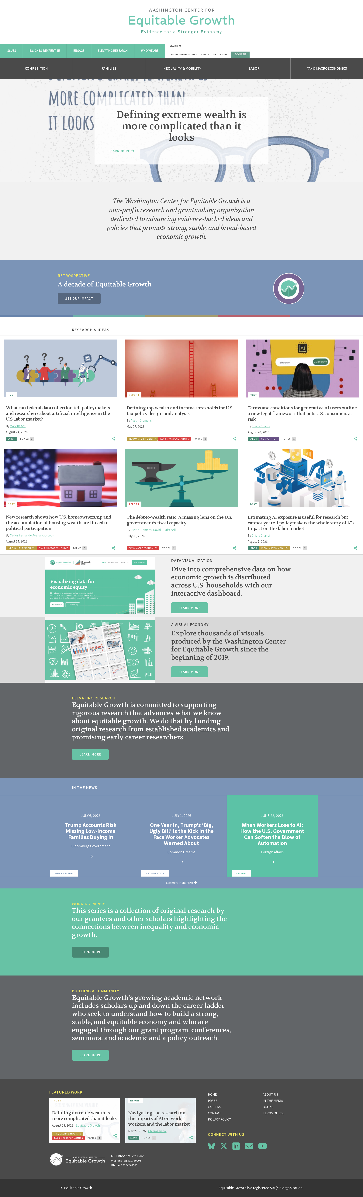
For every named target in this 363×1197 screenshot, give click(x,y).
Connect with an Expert (183, 54)
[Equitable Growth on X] (223, 1145)
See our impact (79, 298)
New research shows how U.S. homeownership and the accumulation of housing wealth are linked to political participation (58, 522)
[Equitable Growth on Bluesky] (211, 1145)
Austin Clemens (141, 420)
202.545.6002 (129, 1165)
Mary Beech (18, 426)
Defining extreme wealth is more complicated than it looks (84, 1115)
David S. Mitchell (164, 530)
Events (205, 54)
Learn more (189, 608)
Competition (36, 68)
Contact (215, 1113)
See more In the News (180, 883)
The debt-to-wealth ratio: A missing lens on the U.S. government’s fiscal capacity (179, 520)
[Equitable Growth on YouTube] (262, 1146)
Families (109, 68)
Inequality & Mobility (181, 68)
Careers (214, 1107)
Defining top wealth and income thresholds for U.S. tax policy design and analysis (180, 411)
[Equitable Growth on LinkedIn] (236, 1146)
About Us (270, 1094)
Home (212, 1094)
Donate (240, 54)
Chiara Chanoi (261, 426)
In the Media (273, 1100)
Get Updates (220, 54)
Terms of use (274, 1113)
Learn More (90, 754)
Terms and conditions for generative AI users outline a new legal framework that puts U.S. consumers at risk (302, 413)
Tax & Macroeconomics (327, 68)
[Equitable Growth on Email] (249, 1146)
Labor (254, 68)
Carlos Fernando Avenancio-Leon (32, 535)
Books (268, 1107)
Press (212, 1100)
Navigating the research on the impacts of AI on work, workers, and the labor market (159, 1118)
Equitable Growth (88, 1125)
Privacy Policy (219, 1119)
